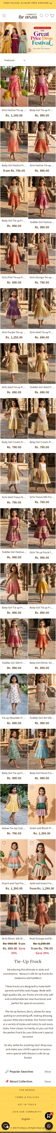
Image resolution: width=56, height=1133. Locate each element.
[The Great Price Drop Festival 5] (28, 38)
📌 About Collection (28, 1081)
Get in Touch (27, 1104)
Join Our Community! (27, 1111)
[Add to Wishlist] (4, 69)
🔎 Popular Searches (28, 1071)
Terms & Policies (27, 1097)
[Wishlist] (47, 16)
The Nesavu (27, 1090)
